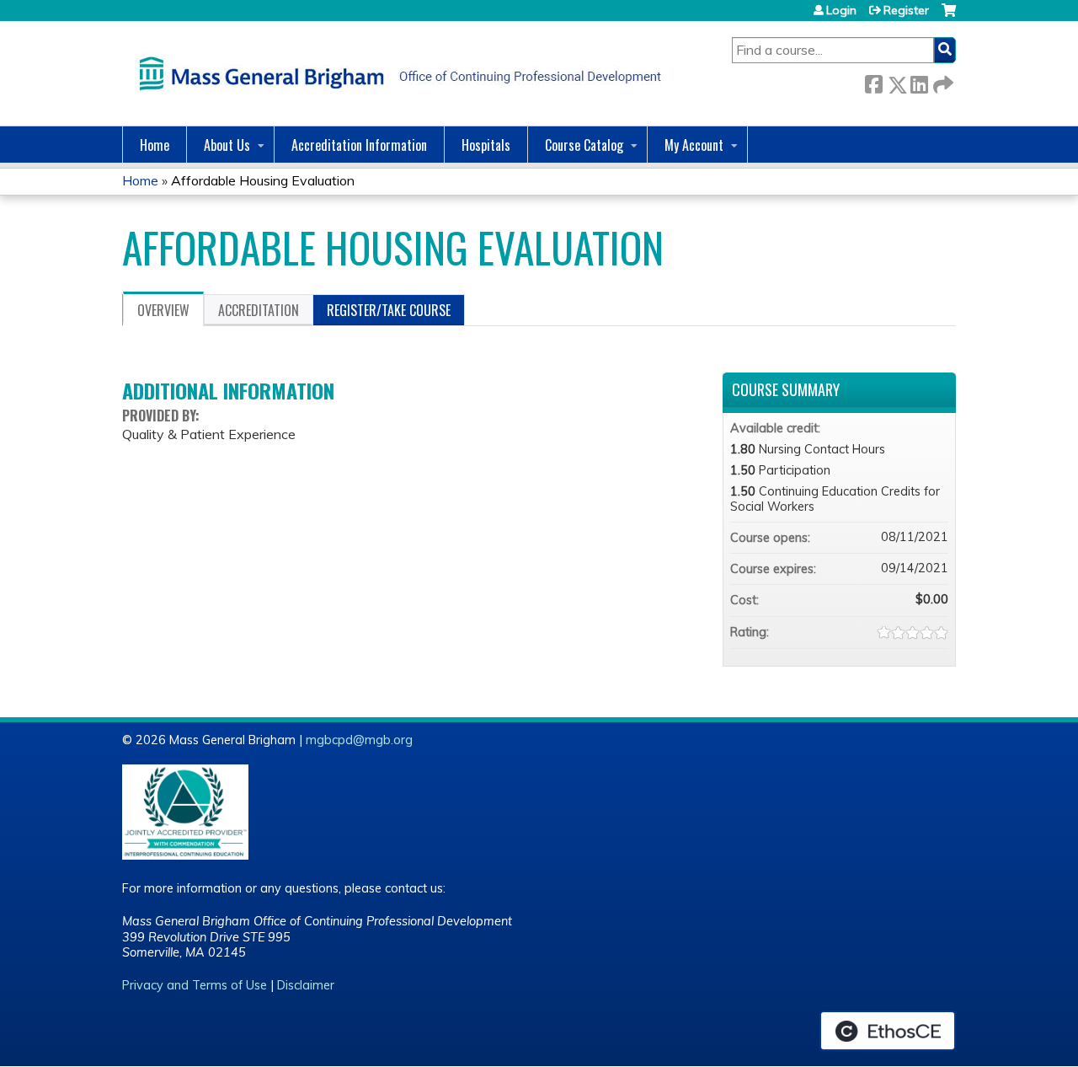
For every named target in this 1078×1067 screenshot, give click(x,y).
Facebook (873, 81)
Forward (941, 81)
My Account (693, 145)
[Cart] (949, 16)
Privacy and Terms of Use (194, 985)
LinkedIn (918, 81)
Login (841, 10)
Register (906, 10)
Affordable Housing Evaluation (263, 180)
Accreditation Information (359, 145)
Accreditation (258, 310)
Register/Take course (389, 310)
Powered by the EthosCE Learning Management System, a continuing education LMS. (887, 1031)
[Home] (396, 73)
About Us (227, 145)
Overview (163, 310)
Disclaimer (305, 985)
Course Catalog (584, 145)
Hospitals (486, 145)
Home (154, 145)
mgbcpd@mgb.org (359, 740)
